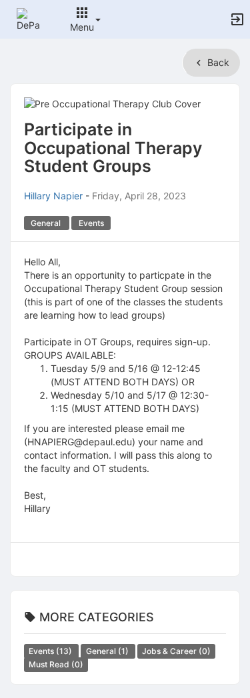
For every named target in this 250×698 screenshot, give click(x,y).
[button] (28, 18)
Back (217, 62)
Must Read (56, 664)
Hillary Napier (53, 195)
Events (51, 651)
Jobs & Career (176, 651)
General (108, 651)
